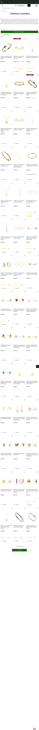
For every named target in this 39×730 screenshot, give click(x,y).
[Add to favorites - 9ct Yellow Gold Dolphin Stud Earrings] (12, 327)
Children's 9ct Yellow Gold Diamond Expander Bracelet (32, 165)
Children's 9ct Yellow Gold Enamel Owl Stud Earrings (6, 454)
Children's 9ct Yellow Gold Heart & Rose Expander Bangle (31, 93)
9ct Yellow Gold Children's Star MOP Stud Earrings (6, 418)
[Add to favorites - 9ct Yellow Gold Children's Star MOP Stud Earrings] (12, 400)
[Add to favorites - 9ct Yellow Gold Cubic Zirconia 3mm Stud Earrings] (12, 291)
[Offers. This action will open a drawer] (28, 5)
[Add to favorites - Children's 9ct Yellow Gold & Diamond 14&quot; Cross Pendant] (37, 38)
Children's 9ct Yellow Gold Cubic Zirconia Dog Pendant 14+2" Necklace (32, 382)
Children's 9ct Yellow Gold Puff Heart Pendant (6, 201)
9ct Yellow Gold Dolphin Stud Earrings (6, 346)
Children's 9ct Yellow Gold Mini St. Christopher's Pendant (6, 129)
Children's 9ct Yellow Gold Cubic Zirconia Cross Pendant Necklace (19, 166)
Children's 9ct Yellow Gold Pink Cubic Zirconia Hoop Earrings (19, 491)
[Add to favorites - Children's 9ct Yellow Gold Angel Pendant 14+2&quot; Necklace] (37, 111)
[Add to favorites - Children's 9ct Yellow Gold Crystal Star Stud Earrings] (12, 472)
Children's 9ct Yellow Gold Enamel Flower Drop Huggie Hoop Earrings (19, 418)
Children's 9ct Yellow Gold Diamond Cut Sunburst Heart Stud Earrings (32, 454)
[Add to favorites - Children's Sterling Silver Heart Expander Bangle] (24, 508)
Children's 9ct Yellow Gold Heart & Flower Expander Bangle (19, 93)
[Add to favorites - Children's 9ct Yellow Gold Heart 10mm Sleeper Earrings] (24, 255)
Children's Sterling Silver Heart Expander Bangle (19, 526)
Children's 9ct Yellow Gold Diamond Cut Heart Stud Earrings (31, 346)
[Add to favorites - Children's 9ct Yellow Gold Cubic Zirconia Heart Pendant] (12, 508)
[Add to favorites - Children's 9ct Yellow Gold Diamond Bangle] (12, 147)
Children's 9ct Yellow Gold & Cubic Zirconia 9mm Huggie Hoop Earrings (6, 274)
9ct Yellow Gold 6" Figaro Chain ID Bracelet (31, 201)
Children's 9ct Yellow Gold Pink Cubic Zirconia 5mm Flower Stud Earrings (31, 310)
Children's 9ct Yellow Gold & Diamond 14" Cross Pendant (32, 57)
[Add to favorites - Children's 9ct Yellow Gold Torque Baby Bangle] (24, 38)
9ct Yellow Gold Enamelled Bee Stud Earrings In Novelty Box (32, 491)
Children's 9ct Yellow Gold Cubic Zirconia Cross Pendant (6, 238)
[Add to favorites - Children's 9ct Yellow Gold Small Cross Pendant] (24, 183)
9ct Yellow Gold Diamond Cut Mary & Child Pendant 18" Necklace (6, 93)
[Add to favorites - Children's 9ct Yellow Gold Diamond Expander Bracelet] (37, 147)
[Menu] (7, 5)
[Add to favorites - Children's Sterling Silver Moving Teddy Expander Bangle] (37, 508)
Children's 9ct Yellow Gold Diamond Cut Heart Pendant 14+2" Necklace (19, 382)
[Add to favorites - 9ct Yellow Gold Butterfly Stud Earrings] (24, 436)
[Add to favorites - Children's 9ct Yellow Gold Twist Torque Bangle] (24, 111)
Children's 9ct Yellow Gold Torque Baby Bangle (19, 57)
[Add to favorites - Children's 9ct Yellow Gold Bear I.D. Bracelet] (24, 219)
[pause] (1, 2)
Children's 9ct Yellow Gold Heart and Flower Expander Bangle (6, 57)
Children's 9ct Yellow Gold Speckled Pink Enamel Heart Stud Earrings (19, 346)
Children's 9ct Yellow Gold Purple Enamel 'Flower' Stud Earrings (32, 418)
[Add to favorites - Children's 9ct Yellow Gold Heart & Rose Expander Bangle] (37, 75)
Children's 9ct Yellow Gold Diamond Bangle (6, 165)
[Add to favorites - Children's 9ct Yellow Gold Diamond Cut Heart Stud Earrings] (37, 327)
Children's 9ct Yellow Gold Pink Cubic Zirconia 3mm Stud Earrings (31, 238)
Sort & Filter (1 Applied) (19, 31)
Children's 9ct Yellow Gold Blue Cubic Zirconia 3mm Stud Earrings (6, 382)
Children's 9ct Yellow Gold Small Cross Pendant (19, 201)
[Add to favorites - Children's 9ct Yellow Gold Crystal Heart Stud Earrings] (37, 255)
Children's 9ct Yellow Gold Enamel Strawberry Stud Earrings (19, 310)
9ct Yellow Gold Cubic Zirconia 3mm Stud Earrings (6, 310)
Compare (4, 71)
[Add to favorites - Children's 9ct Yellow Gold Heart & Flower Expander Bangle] (24, 75)
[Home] (20, 5)
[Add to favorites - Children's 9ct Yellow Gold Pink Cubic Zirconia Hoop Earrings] (24, 472)
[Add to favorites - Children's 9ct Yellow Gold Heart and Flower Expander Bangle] (12, 38)
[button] (37, 2)
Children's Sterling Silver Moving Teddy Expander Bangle (31, 527)
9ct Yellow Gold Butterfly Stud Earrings (19, 454)
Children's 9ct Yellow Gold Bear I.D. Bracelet (19, 237)
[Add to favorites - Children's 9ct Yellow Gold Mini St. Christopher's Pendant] (12, 111)
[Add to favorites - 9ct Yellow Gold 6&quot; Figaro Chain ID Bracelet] (37, 183)
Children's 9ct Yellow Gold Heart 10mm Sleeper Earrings (19, 274)
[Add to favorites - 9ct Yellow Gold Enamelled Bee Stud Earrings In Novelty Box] (37, 472)
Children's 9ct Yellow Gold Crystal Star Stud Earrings (6, 490)
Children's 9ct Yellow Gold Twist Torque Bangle (19, 129)
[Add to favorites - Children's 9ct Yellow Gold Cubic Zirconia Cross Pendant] (12, 219)
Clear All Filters (7, 34)
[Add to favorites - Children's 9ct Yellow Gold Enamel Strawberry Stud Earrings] (24, 291)
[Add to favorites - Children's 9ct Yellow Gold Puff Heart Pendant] (12, 183)
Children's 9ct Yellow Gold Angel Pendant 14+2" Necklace (31, 129)
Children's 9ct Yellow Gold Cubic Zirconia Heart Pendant (6, 527)
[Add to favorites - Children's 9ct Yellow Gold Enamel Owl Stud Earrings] (12, 436)
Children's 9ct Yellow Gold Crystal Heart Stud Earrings (32, 273)
